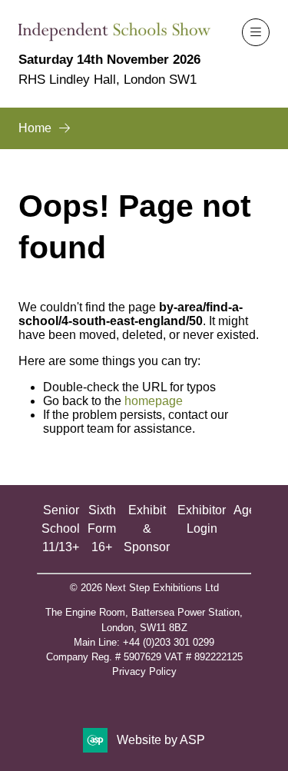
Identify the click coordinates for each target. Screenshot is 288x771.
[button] (256, 32)
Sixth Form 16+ (102, 528)
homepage (153, 400)
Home (34, 128)
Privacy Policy (144, 671)
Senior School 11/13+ (60, 528)
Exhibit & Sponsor (147, 528)
